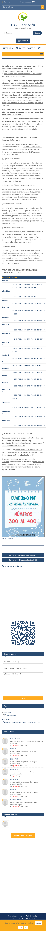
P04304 (39, 395)
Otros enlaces (8, 7)
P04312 (33, 408)
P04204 (27, 288)
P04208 (27, 297)
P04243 (14, 339)
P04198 (39, 284)
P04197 (33, 284)
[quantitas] (5, 823)
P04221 (33, 310)
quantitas (16, 745)
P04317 (14, 417)
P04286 (27, 379)
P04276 (14, 372)
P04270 (27, 365)
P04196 (27, 284)
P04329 (39, 426)
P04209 (33, 297)
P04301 (20, 395)
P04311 (27, 408)
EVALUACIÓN (15, 739)
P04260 (14, 358)
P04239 (39, 330)
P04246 (33, 339)
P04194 (14, 284)
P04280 (39, 372)
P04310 (20, 408)
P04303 (33, 395)
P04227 (14, 321)
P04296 (39, 386)
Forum (33, 918)
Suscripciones (12, 916)
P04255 (39, 348)
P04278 (27, 372)
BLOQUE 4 (14, 759)
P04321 (39, 417)
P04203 (20, 288)
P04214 (39, 304)
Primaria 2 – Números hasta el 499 (23, 560)
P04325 (14, 426)
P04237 (27, 330)
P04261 (20, 358)
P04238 (33, 330)
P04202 (14, 288)
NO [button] (21, 927)
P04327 (27, 426)
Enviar (23, 698)
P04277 (20, 372)
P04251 (14, 348)
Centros (13, 918)
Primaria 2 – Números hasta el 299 (23, 555)
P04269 (20, 365)
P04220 (27, 310)
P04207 (20, 297)
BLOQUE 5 (14, 749)
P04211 (20, 304)
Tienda (21, 918)
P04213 (33, 304)
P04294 (27, 386)
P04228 (20, 321)
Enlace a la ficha (7, 539)
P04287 (33, 379)
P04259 (14, 352)
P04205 (33, 288)
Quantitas (35, 916)
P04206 (14, 297)
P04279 (33, 372)
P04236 (20, 330)
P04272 (39, 365)
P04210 (14, 304)
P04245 (27, 339)
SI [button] (25, 927)
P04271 (33, 365)
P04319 (27, 417)
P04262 (27, 358)
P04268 (14, 365)
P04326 (20, 426)
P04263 (33, 358)
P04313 (39, 408)
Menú (25, 40)
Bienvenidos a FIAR (27, 2)
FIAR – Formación (23, 25)
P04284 (14, 379)
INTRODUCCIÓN (16, 800)
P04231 (39, 321)
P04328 (33, 426)
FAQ (26, 918)
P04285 (20, 379)
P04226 (14, 314)
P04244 (20, 339)
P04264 (39, 358)
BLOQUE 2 (14, 779)
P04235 (14, 330)
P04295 (33, 386)
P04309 (14, 408)
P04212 (27, 304)
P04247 (39, 339)
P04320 (33, 417)
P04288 (39, 379)
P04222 (39, 310)
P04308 (14, 398)
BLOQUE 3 (14, 769)
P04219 (20, 310)
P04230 (33, 321)
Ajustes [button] (38, 923)
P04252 (20, 348)
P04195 (20, 284)
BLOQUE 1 (14, 790)
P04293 (20, 386)
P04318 (20, 417)
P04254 (33, 348)
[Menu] (41, 54)
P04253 (27, 348)
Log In (21, 916)
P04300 (14, 395)
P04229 (27, 321)
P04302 (27, 395)
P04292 (14, 386)
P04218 (14, 310)
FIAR (27, 916)
